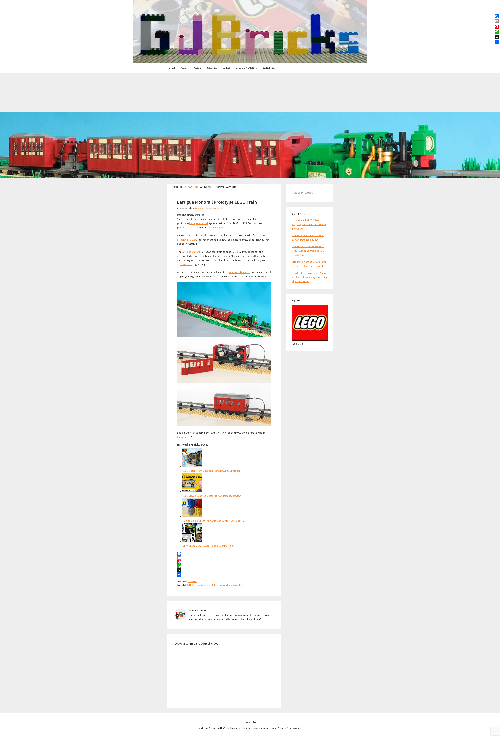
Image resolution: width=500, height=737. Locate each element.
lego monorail (201, 585)
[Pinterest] (224, 562)
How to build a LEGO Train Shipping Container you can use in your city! (309, 224)
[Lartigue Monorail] (224, 335)
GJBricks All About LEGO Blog (250, 31)
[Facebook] (224, 554)
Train (241, 585)
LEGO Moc (192, 581)
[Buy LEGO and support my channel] (310, 339)
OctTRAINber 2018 (239, 272)
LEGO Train (186, 264)
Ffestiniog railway (186, 239)
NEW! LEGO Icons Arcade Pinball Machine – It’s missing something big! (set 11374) (310, 277)
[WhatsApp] (224, 566)
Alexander (217, 227)
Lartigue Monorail (198, 223)
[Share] (224, 574)
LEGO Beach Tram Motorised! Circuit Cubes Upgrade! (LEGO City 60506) (308, 250)
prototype (233, 585)
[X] (224, 570)
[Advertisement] (250, 92)
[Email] (224, 558)
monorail (224, 585)
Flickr (191, 585)
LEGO (237, 251)
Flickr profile (184, 437)
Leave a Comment (214, 208)
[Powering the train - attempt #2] (224, 424)
